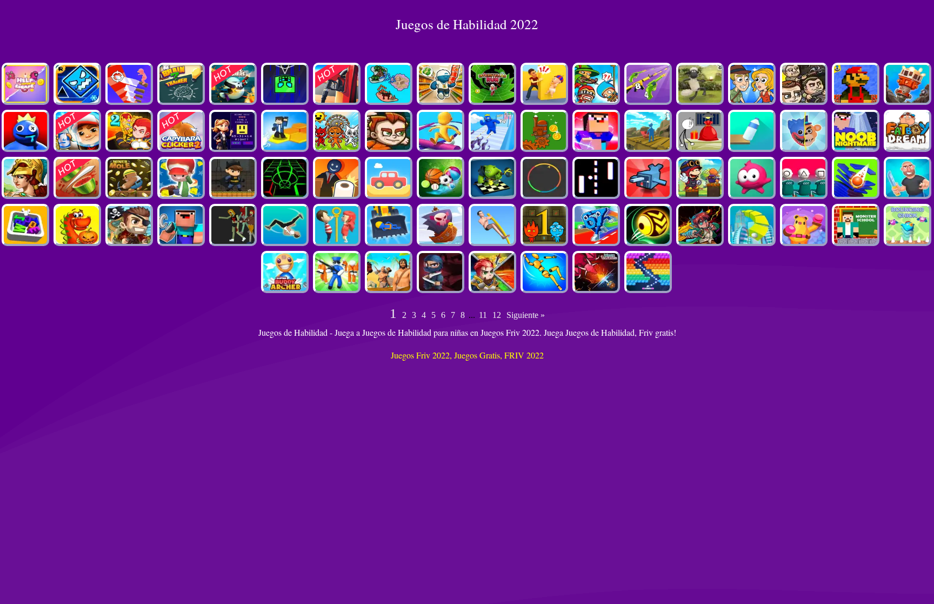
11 (483, 315)
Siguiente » (525, 315)
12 (496, 315)
